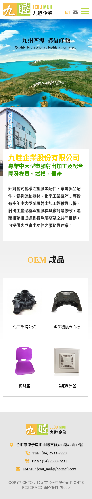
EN (67, 12)
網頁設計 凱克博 (57, 487)
